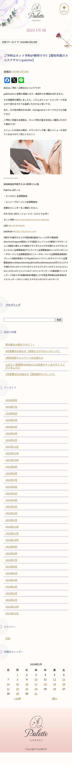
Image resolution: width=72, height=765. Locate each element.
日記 (7, 638)
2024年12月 (12, 526)
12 (54, 679)
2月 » (54, 698)
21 (8, 689)
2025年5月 (11, 493)
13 (63, 679)
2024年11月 (12, 533)
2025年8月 (11, 473)
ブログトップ (13, 304)
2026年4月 (11, 427)
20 (63, 684)
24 (36, 689)
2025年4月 (11, 500)
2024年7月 (11, 560)
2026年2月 (11, 440)
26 (54, 689)
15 (17, 684)
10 (36, 679)
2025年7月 (11, 480)
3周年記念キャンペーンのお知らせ (24, 357)
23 (26, 689)
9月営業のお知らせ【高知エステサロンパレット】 (33, 351)
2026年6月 (11, 413)
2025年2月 (11, 513)
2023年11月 (12, 613)
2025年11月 (12, 453)
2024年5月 (11, 573)
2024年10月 (12, 540)
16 (26, 684)
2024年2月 (11, 593)
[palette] (36, 12)
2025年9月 (11, 466)
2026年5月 (11, 420)
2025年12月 (12, 446)
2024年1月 (11, 600)
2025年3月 (11, 506)
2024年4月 (11, 580)
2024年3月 (11, 586)
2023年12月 (12, 606)
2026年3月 (11, 433)
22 (17, 689)
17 (36, 684)
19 (54, 684)
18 (45, 684)
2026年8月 (11, 400)
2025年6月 (11, 486)
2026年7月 (11, 406)
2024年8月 (11, 553)
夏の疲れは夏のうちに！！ (20, 344)
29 (17, 693)
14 (8, 684)
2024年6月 (11, 566)
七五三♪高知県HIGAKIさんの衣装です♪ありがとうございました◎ (35, 366)
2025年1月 (11, 520)
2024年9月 (11, 546)
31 (36, 693)
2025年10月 (12, 460)
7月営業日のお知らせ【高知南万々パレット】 (30, 374)
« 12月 (17, 698)
